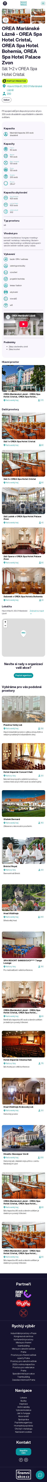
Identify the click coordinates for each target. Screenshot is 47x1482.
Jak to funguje (23, 1413)
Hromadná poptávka (23, 1425)
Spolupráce (23, 1419)
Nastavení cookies (23, 1431)
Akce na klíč (23, 1416)
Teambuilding (23, 1376)
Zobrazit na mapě (37, 611)
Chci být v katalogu (23, 1428)
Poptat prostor (16, 81)
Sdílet (7, 99)
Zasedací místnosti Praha (23, 1379)
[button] (23, 634)
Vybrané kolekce (23, 1410)
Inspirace (23, 1403)
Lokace (23, 1397)
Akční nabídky (23, 1407)
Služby (23, 1400)
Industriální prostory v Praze (23, 1333)
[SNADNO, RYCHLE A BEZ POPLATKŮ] (23, 3)
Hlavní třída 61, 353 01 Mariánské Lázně (24, 88)
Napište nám (23, 1451)
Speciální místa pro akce (24, 1373)
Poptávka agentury (23, 1422)
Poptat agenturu (23, 675)
